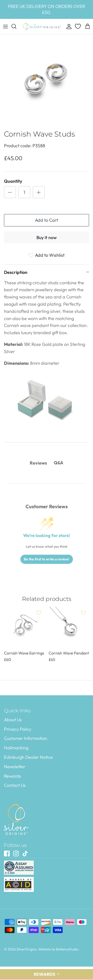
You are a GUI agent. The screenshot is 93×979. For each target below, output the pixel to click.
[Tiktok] (25, 853)
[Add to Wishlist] (39, 613)
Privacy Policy (17, 729)
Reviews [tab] (38, 463)
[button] (46, 974)
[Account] (67, 26)
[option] (46, 80)
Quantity (13, 181)
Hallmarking (16, 748)
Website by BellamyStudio (58, 949)
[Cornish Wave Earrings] (24, 627)
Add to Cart (46, 220)
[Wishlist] (78, 26)
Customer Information (25, 738)
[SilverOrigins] (42, 26)
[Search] (16, 26)
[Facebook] (7, 853)
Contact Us (15, 785)
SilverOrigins (26, 949)
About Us (13, 720)
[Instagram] (16, 853)
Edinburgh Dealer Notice (28, 757)
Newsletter (14, 766)
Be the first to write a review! (46, 559)
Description (15, 272)
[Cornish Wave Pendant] (69, 627)
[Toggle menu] (5, 26)
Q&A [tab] (58, 463)
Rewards (12, 776)
